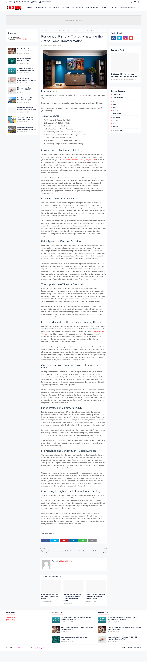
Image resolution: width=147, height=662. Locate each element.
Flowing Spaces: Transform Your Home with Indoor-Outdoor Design (95, 597)
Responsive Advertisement (73, 20)
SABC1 (115, 104)
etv (114, 123)
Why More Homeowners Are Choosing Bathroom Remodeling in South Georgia (72, 598)
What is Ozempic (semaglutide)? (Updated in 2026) (25, 79)
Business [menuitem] (41, 7)
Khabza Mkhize (47, 45)
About (18, 2)
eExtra (115, 120)
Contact (26, 2)
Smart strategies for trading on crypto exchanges (24, 60)
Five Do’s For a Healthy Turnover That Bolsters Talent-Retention (25, 50)
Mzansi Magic (118, 94)
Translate (23, 39)
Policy (35, 2)
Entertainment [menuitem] (93, 7)
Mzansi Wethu (118, 98)
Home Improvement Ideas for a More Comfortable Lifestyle (50, 597)
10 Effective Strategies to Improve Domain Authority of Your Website (26, 69)
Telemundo (117, 114)
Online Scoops (10, 619)
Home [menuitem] (30, 7)
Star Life (116, 111)
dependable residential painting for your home (79, 160)
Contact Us (137, 648)
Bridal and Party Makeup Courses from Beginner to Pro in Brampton (124, 75)
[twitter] (135, 2)
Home (10, 2)
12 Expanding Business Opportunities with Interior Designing (26, 128)
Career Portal (10, 621)
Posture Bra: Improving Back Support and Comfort (26, 109)
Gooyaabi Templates (39, 648)
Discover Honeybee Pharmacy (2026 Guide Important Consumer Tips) (26, 89)
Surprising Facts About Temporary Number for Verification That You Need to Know (25, 118)
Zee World (116, 117)
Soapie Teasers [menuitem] (127, 7)
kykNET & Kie (117, 130)
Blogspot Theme (18, 648)
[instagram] (138, 2)
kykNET (115, 127)
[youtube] (131, 38)
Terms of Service (46, 2)
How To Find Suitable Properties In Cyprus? (24, 99)
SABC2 (115, 107)
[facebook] (131, 2)
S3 (114, 101)
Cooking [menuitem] (54, 7)
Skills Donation (10, 617)
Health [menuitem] (106, 7)
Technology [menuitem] (79, 7)
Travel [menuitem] (67, 7)
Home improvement (51, 31)
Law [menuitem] (115, 7)
